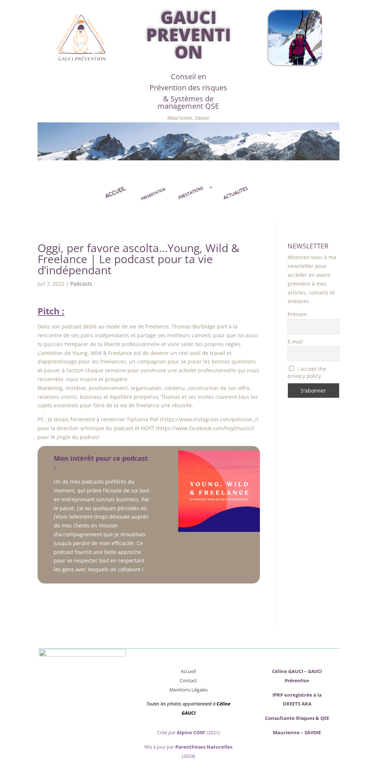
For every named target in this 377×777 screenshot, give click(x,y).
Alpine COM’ (191, 732)
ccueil (190, 671)
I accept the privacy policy (307, 372)
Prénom (297, 314)
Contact (188, 680)
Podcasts (81, 283)
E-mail (295, 341)
